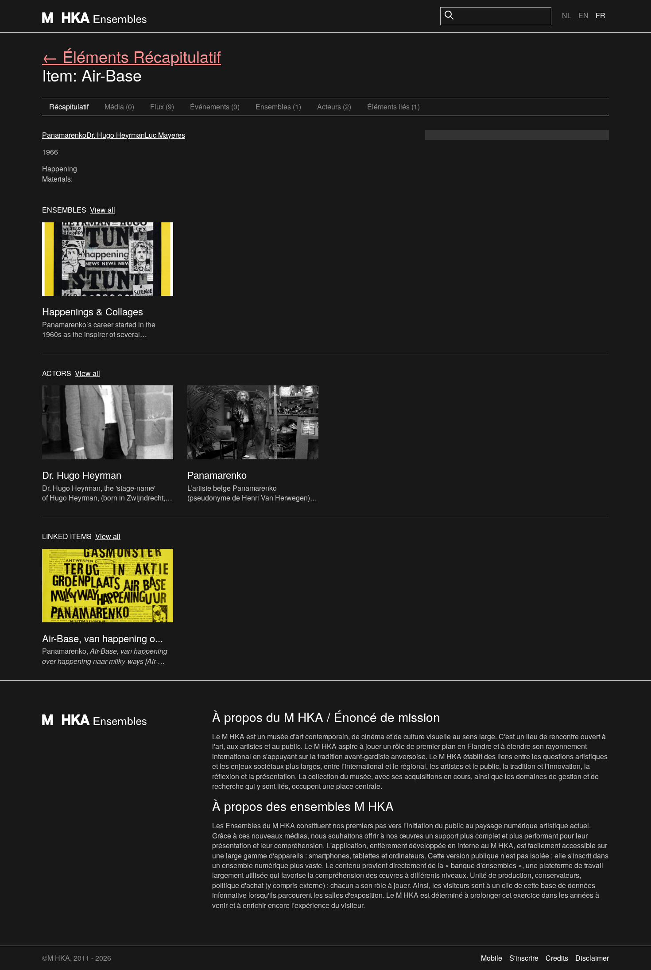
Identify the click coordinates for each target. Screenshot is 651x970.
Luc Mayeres (165, 135)
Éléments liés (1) (393, 106)
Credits (557, 958)
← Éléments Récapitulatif (131, 56)
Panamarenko (64, 135)
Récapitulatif (69, 106)
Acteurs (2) (334, 106)
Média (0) (119, 106)
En (583, 15)
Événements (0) (215, 106)
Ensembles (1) (278, 106)
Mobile (491, 958)
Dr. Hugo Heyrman (115, 135)
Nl (566, 15)
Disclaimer (592, 958)
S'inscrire (524, 958)
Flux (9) (162, 106)
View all (102, 210)
